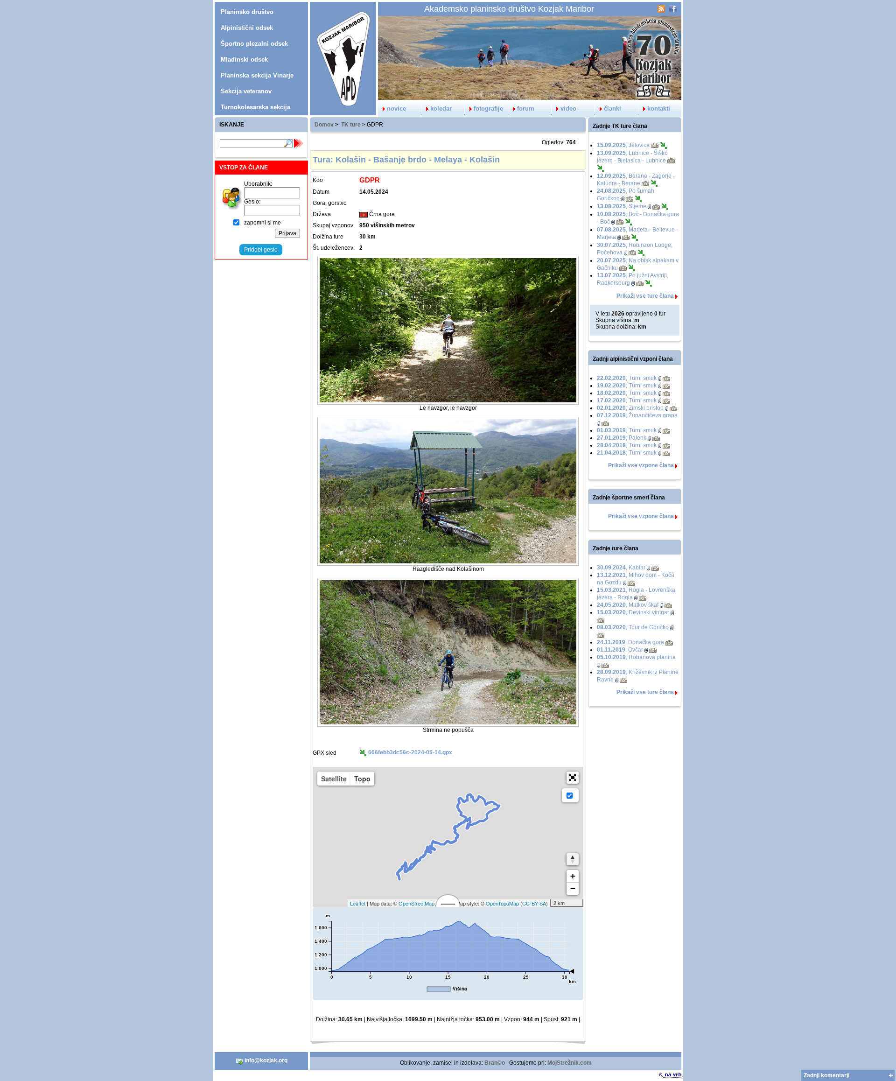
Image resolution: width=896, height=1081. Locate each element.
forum (525, 108)
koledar (441, 108)
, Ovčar (620, 649)
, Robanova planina (636, 657)
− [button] (572, 888)
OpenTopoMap (502, 903)
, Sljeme (621, 206)
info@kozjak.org (265, 1060)
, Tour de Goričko (633, 627)
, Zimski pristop (630, 408)
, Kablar (621, 567)
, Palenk (621, 438)
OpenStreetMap (416, 903)
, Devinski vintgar (633, 612)
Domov (324, 124)
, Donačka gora (630, 642)
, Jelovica (623, 145)
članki (612, 108)
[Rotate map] (573, 859)
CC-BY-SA (534, 903)
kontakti (658, 108)
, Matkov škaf (627, 605)
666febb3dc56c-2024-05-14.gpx (410, 752)
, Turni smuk (627, 378)
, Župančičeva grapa (637, 415)
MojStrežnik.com (569, 1063)
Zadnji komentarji (826, 1075)
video (568, 108)
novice (396, 108)
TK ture (351, 124)
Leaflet (357, 903)
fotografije (488, 108)
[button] (573, 778)
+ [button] (572, 876)
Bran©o (494, 1063)
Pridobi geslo (261, 249)
